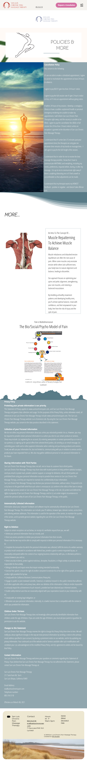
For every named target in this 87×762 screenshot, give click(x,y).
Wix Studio (56, 736)
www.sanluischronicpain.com (39, 409)
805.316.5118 (39, 7)
